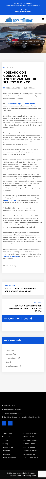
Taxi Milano (6, 454)
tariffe (6, 256)
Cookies (5, 440)
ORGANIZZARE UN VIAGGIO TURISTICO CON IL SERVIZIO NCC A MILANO (20, 290)
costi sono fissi (10, 200)
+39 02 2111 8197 (23, 9)
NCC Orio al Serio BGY (31, 440)
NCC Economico (29, 454)
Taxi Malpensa (7, 447)
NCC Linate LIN (28, 437)
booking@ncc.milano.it (23, 12)
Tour (8, 362)
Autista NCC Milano (30, 451)
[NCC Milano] (22, 19)
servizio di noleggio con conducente (20, 104)
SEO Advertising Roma (27, 475)
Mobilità (26, 38)
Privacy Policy (7, 433)
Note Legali (6, 437)
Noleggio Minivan (29, 444)
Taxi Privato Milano (9, 458)
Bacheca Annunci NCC (31, 458)
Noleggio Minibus (29, 447)
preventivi (14, 256)
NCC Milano (30, 88)
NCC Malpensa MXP (30, 433)
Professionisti (11, 358)
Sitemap (5, 444)
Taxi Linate (6, 451)
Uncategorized (12, 366)
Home (17, 38)
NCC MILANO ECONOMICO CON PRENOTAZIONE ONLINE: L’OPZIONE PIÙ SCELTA (25, 308)
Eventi (8, 350)
